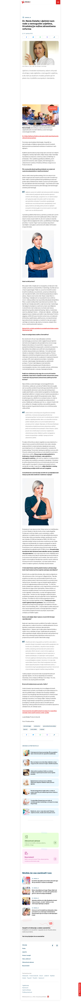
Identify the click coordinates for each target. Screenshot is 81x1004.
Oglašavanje (25, 985)
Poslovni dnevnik (34, 975)
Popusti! (29, 978)
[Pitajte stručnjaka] (79, 989)
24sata (24, 978)
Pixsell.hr (35, 978)
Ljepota (24, 952)
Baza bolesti (25, 965)
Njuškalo (52, 975)
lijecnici (25, 729)
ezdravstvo (37, 726)
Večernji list (25, 975)
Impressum (25, 987)
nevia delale (33, 729)
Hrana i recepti (26, 955)
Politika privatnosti (27, 992)
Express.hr (41, 978)
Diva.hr (41, 975)
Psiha (23, 948)
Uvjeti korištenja (26, 990)
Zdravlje (24, 945)
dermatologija (27, 726)
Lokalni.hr (46, 975)
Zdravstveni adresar (28, 962)
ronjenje (42, 729)
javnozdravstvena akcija (49, 726)
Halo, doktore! (26, 959)
